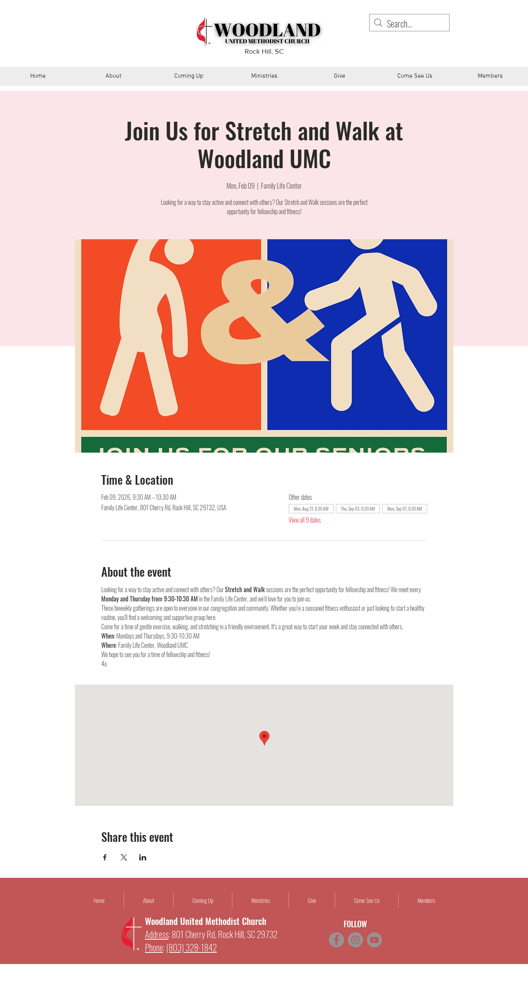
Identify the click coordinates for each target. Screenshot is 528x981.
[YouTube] (374, 939)
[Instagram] (355, 939)
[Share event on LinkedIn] (142, 857)
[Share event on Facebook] (105, 857)
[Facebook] (336, 939)
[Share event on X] (124, 857)
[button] (113, 79)
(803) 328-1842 (191, 947)
